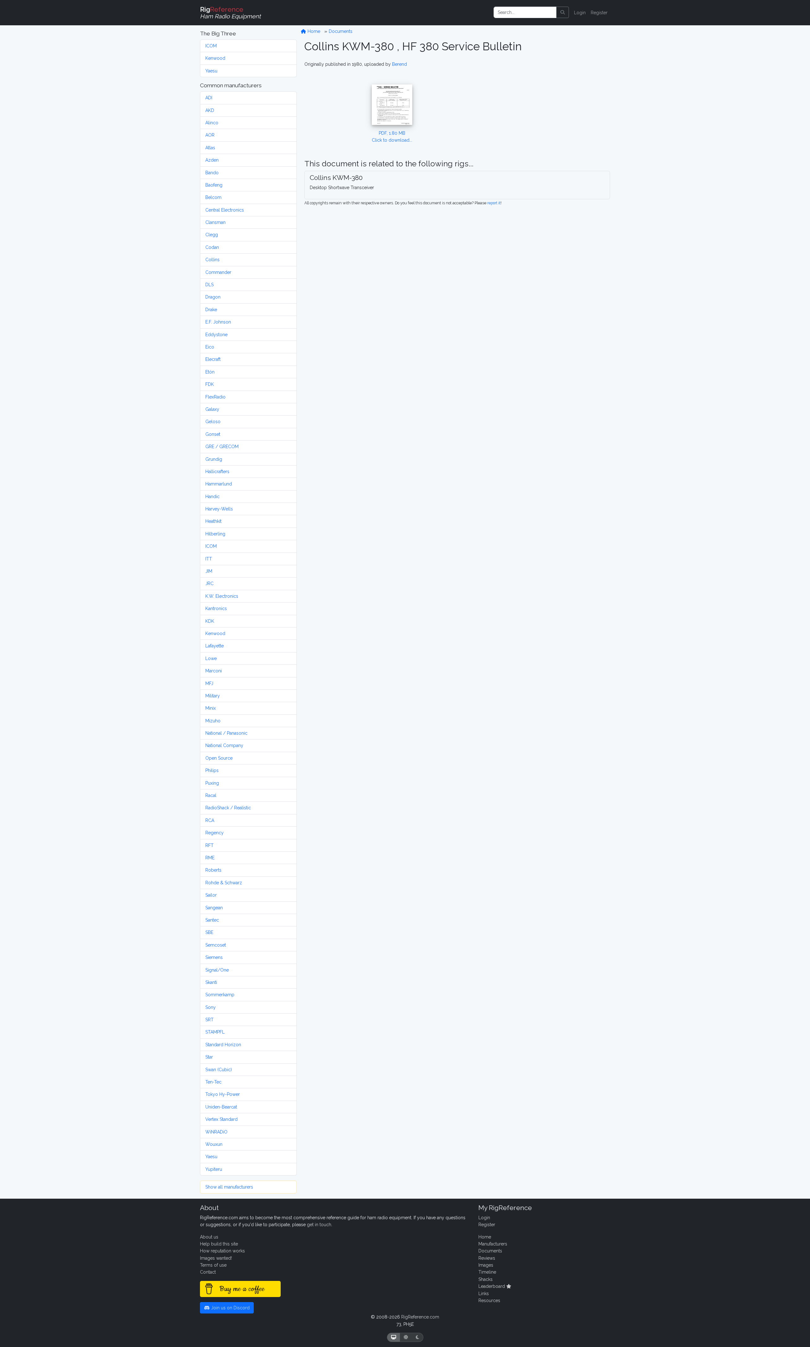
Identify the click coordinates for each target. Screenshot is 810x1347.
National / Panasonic (226, 733)
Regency (214, 832)
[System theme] (393, 1337)
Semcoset (215, 945)
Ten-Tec (213, 1081)
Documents (340, 31)
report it (494, 203)
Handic (212, 496)
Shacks (485, 1279)
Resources (489, 1300)
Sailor (211, 895)
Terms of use (213, 1265)
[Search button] (562, 12)
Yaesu (211, 70)
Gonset (212, 434)
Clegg (211, 234)
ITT (208, 558)
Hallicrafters (217, 471)
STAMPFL (215, 1032)
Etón (210, 371)
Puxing (212, 783)
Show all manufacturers (229, 1186)
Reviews (486, 1258)
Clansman (215, 222)
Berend (399, 64)
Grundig (213, 459)
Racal (210, 795)
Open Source (219, 758)
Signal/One (217, 970)
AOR (210, 135)
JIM (208, 571)
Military (212, 695)
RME (210, 857)
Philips (212, 770)
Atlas (210, 147)
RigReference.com (420, 1316)
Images (485, 1265)
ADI (208, 97)
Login (580, 12)
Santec (212, 920)
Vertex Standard (221, 1119)
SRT (209, 1019)
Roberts (213, 870)
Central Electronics (224, 210)
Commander (218, 272)
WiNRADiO (216, 1131)
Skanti (211, 982)
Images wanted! (216, 1258)
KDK (209, 621)
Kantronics (216, 608)
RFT (209, 845)
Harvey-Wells (219, 508)
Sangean (214, 907)
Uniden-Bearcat (221, 1106)
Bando (212, 172)
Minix (210, 708)
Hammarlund (218, 483)
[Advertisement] (548, 100)
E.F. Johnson (218, 321)
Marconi (213, 670)
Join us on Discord (230, 1307)
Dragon (213, 297)
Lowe (211, 658)
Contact (208, 1272)
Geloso (213, 421)
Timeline (487, 1272)
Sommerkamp (219, 994)
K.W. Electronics (221, 596)
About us (209, 1236)
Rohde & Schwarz (223, 882)
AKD (209, 110)
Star (209, 1057)
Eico (209, 346)
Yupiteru (213, 1169)
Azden (212, 160)
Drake (211, 309)
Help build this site (219, 1243)
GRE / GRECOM (222, 446)
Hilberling (215, 533)
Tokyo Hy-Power (222, 1094)
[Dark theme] (417, 1337)
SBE (209, 932)
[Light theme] (406, 1337)
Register (599, 12)
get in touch (319, 1224)
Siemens (214, 957)
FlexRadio (215, 396)
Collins (212, 259)
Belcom (213, 197)
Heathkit (213, 521)
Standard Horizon (223, 1044)
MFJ (209, 683)
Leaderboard (492, 1286)
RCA (209, 820)
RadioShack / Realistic (228, 807)
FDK (209, 384)
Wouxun (213, 1144)
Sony (210, 1007)
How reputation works (222, 1250)
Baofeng (213, 185)
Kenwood (215, 58)
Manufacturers (492, 1243)
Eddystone (216, 334)
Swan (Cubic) (218, 1069)
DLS (209, 284)
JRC (209, 583)
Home (313, 31)
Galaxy (212, 409)
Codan (212, 247)
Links (483, 1293)
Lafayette (214, 645)
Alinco (211, 122)
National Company (224, 745)
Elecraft (213, 359)
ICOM (211, 45)
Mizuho (213, 720)
